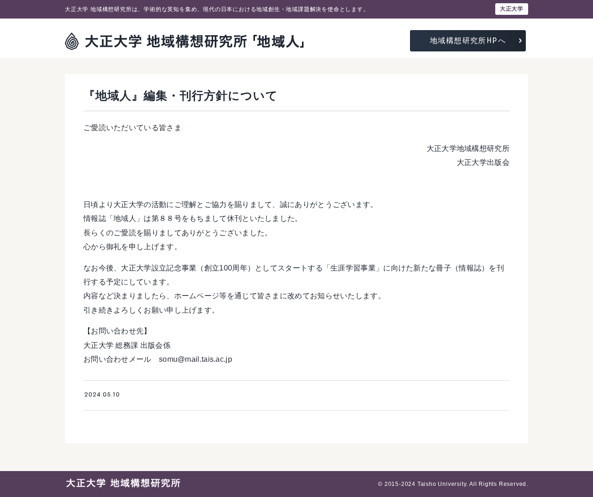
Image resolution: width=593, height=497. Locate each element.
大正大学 (512, 9)
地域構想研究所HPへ (468, 40)
